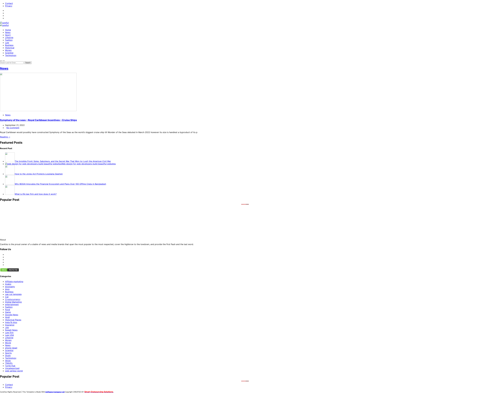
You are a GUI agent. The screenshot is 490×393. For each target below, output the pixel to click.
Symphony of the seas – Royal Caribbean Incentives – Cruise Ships (38, 120)
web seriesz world (14, 371)
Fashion (9, 40)
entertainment (12, 304)
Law (7, 42)
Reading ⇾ (5, 137)
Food (7, 309)
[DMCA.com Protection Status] (9, 271)
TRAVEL (9, 363)
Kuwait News (11, 330)
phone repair (11, 348)
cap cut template (13, 294)
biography (10, 286)
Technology (10, 55)
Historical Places (13, 320)
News (7, 32)
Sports (8, 353)
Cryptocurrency (12, 299)
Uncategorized (12, 368)
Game (8, 312)
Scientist (9, 53)
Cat (7, 297)
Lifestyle (9, 37)
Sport (8, 35)
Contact (9, 3)
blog (7, 289)
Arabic (8, 284)
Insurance (9, 325)
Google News (11, 314)
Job (7, 327)
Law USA (9, 335)
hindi (7, 317)
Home (8, 30)
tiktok (8, 360)
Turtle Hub (10, 365)
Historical (9, 47)
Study (8, 355)
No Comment (12, 127)
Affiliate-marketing (14, 281)
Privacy (8, 6)
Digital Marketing (13, 302)
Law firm (9, 332)
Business (9, 45)
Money (8, 50)
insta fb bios (11, 322)
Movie (8, 342)
